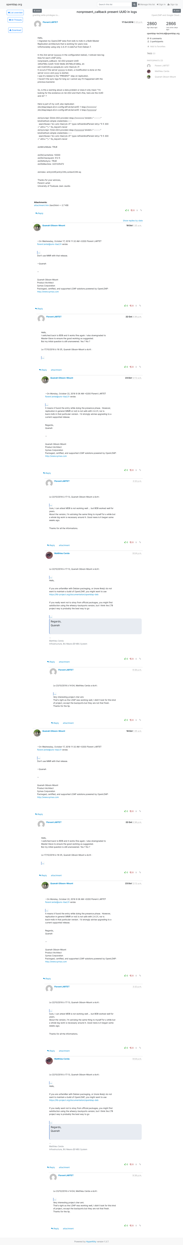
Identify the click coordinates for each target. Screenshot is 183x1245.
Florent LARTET (50, 22)
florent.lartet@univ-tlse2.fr (49, 244)
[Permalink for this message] (141, 210)
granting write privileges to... (46, 15)
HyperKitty (91, 1241)
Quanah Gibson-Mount (53, 225)
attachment (56, 370)
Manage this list (147, 4)
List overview (16, 12)
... (39, 252)
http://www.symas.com (48, 291)
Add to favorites (157, 46)
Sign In (162, 4)
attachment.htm (41, 205)
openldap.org (14, 4)
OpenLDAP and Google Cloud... (166, 15)
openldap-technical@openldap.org (163, 33)
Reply (40, 213)
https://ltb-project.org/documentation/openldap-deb (74, 594)
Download (16, 30)
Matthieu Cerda (61, 553)
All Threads (16, 20)
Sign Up (174, 4)
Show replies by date (133, 220)
